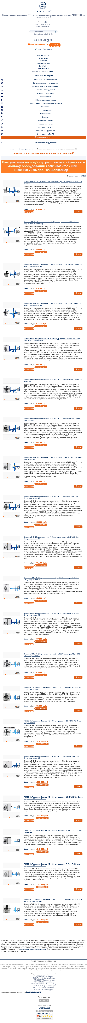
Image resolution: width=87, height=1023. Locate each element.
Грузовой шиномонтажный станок (45, 86)
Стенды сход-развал (45, 93)
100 (84, 176)
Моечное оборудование (45, 131)
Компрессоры (45, 97)
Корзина (44, 68)
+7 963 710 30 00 (38, 982)
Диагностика (45, 107)
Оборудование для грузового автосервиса (45, 103)
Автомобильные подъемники (45, 80)
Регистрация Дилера (33, 992)
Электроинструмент (45, 127)
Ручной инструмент (45, 120)
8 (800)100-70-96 (44, 40)
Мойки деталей (45, 114)
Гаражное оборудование (45, 90)
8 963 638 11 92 (39, 990)
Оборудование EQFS (45, 134)
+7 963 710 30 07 (39, 976)
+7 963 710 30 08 (37, 978)
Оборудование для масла (45, 100)
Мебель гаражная (45, 110)
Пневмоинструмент (45, 124)
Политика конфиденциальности (13, 992)
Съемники (45, 117)
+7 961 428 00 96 (36, 984)
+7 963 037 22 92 (37, 986)
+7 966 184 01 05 (38, 988)
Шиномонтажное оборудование (45, 83)
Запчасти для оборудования (45, 143)
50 (82, 176)
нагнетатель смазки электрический (33, 949)
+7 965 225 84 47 (37, 980)
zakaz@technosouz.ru (45, 1013)
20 (79, 176)
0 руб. (51, 71)
